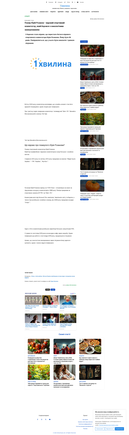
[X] (72, 2)
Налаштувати (99, 428)
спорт (53, 289)
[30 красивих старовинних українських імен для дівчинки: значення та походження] (92, 141)
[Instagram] (55, 2)
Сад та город (84, 131)
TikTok (68, 2)
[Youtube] (77, 2)
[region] (109, 421)
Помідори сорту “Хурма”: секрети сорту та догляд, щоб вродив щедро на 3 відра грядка (91, 195)
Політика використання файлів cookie (108, 425)
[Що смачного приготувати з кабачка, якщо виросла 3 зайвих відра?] (92, 98)
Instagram (60, 2)
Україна (83, 154)
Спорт (27, 16)
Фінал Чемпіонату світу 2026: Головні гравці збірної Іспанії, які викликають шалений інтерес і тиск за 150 (91, 84)
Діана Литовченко (99, 19)
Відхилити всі (109, 428)
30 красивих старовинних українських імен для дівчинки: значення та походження (92, 150)
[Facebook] (46, 2)
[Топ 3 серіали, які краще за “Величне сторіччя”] (92, 164)
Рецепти (83, 109)
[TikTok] (65, 2)
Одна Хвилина (54, 281)
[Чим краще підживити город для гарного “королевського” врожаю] (92, 119)
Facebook (51, 2)
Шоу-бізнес (84, 176)
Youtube (82, 2)
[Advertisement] (51, 91)
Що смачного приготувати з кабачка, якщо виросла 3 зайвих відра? (89, 359)
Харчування (84, 64)
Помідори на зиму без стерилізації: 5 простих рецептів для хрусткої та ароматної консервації (91, 60)
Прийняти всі (119, 428)
